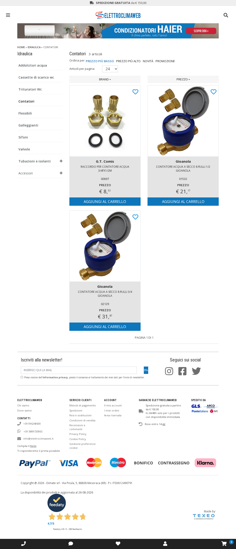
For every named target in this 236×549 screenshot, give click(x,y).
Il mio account (113, 405)
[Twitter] (199, 373)
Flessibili (25, 113)
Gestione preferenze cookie (82, 445)
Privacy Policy (77, 434)
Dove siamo (24, 410)
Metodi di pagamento (82, 405)
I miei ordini (111, 410)
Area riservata (112, 415)
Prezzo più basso (100, 61)
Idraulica (34, 47)
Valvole (24, 149)
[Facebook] (184, 373)
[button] (105, 79)
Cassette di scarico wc (36, 77)
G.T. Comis (105, 161)
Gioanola (183, 161)
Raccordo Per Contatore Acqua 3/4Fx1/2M (105, 169)
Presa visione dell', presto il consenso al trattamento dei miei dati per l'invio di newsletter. (84, 377)
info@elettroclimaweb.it (38, 438)
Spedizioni (75, 410)
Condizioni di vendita (82, 420)
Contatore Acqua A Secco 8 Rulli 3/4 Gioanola (105, 294)
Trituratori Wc (30, 89)
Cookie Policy (77, 439)
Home (21, 47)
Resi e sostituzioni (80, 415)
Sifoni (23, 137)
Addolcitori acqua (32, 65)
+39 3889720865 (32, 431)
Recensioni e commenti (77, 427)
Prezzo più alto (128, 61)
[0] (224, 543)
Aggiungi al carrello (105, 201)
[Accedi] (118, 543)
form (33, 446)
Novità (148, 61)
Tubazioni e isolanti (34, 161)
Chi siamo (23, 405)
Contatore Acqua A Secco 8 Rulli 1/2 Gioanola (183, 169)
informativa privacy (55, 377)
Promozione (165, 61)
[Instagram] (171, 373)
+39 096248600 (32, 423)
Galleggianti (28, 125)
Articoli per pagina (82, 69)
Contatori (26, 101)
